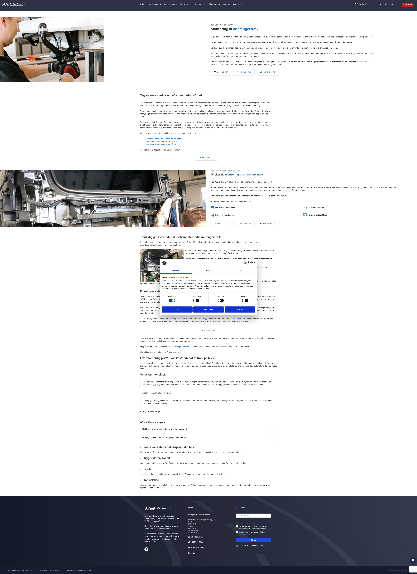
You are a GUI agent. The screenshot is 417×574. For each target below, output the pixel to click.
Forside (142, 4)
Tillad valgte (208, 309)
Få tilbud (407, 5)
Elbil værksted (170, 4)
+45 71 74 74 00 (197, 542)
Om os (236, 4)
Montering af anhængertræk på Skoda (162, 141)
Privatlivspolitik (244, 534)
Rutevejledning (197, 547)
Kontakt (226, 4)
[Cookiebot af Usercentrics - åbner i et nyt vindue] (245, 263)
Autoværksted (154, 4)
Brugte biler (185, 4)
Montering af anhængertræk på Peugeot (163, 139)
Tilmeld (253, 540)
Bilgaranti (198, 4)
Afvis (177, 309)
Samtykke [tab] (176, 270)
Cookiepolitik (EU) (85, 570)
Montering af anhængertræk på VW (161, 144)
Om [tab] (241, 270)
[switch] (196, 300)
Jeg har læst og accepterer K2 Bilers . (252, 533)
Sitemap (191, 553)
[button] (207, 429)
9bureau (404, 570)
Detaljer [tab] (209, 270)
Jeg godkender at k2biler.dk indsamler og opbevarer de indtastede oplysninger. (254, 527)
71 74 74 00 (157, 347)
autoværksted (237, 319)
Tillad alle (239, 309)
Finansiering (214, 4)
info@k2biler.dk (182, 347)
